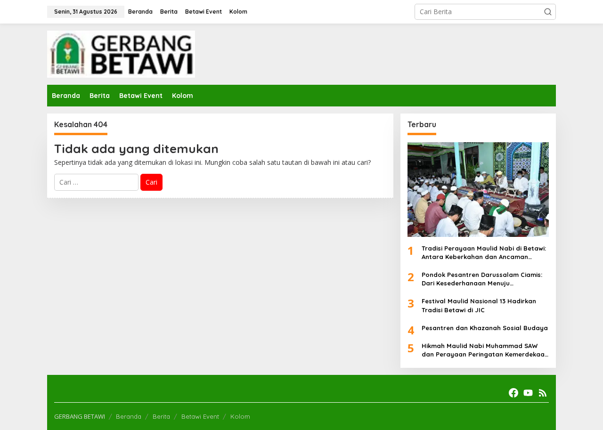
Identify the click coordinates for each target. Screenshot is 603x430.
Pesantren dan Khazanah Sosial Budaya (485, 328)
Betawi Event (200, 416)
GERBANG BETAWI (79, 416)
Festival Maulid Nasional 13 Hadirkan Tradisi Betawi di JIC (479, 305)
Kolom (240, 416)
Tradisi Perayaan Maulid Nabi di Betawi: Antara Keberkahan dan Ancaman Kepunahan (484, 252)
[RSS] (543, 393)
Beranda (128, 416)
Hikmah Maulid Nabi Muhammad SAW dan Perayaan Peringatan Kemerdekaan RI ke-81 (485, 350)
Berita (161, 416)
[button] (548, 12)
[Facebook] (513, 393)
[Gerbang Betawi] (121, 53)
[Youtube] (528, 393)
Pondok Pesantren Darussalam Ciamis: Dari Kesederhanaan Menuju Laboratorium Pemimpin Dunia (482, 279)
